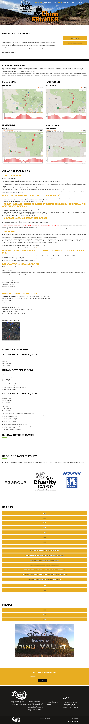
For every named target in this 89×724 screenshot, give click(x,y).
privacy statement (33, 709)
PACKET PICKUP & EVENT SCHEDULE (23, 59)
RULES (11, 59)
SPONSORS (62, 59)
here (5, 342)
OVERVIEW (6, 59)
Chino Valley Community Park (19, 50)
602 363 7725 (48, 704)
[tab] (44, 546)
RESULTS (50, 59)
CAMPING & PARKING (71, 59)
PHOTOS (56, 59)
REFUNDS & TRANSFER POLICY (39, 59)
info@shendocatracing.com (50, 706)
